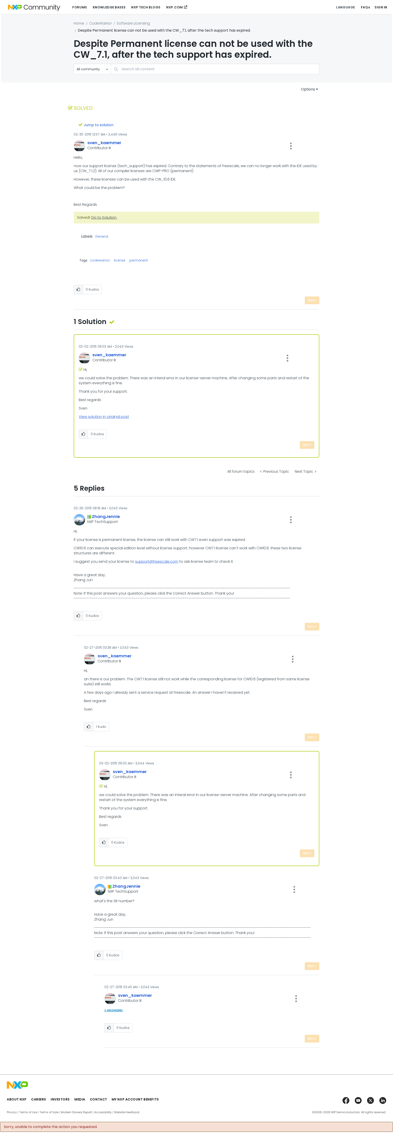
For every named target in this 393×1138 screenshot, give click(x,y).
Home (79, 23)
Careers (38, 1099)
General (101, 237)
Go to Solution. (104, 217)
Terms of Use (28, 1112)
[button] (291, 146)
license (119, 260)
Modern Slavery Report (76, 1112)
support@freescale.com (156, 561)
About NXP (17, 1099)
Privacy (12, 1112)
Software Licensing (133, 23)
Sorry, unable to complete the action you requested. (50, 1126)
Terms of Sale (49, 1112)
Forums (79, 7)
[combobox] (215, 69)
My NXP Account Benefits (135, 1099)
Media (79, 1099)
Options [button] (308, 89)
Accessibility (103, 1112)
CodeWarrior (100, 23)
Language (345, 7)
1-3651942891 (113, 1010)
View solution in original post (104, 416)
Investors (60, 1099)
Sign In (381, 7)
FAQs (365, 7)
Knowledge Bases (109, 7)
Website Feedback (126, 1112)
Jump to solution (98, 125)
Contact (98, 1099)
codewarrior (100, 260)
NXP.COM (174, 7)
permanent (138, 260)
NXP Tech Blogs (146, 7)
